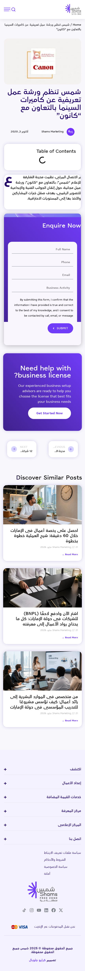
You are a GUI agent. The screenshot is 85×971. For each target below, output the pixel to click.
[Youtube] (39, 910)
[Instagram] (31, 910)
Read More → (70, 554)
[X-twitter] (61, 910)
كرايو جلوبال (37, 960)
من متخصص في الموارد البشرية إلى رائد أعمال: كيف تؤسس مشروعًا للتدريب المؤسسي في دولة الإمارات (44, 702)
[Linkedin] (46, 910)
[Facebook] (53, 910)
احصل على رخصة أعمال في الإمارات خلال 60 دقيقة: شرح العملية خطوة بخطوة (44, 536)
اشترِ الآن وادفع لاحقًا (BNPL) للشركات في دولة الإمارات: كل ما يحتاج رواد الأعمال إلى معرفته (47, 619)
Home (77, 24)
